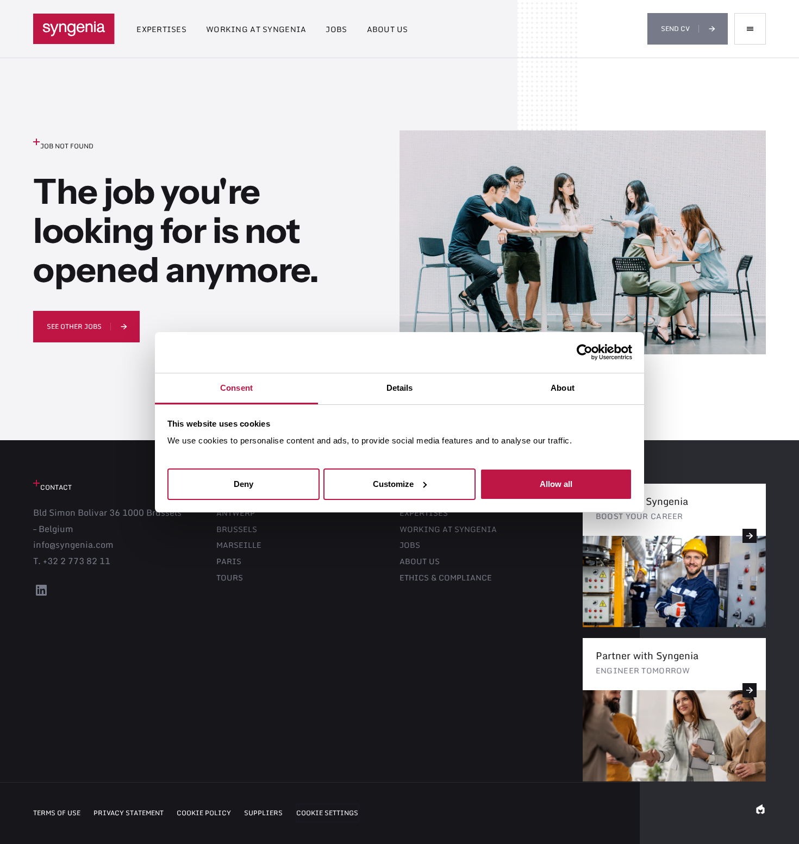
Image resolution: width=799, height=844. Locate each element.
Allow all (556, 483)
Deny (243, 483)
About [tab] (563, 387)
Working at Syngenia (256, 29)
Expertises (161, 29)
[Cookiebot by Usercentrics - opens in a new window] (584, 352)
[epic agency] (760, 813)
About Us (387, 29)
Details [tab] (399, 387)
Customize (393, 483)
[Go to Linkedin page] (41, 594)
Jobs (336, 29)
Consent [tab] (236, 387)
